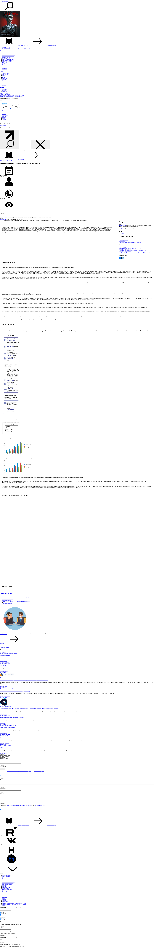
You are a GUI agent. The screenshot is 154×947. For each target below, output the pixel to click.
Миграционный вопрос (5, 655)
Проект (9, 663)
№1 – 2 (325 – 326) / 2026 (5, 734)
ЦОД (123, 233)
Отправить (2, 935)
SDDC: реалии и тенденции (6, 747)
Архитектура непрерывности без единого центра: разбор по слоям (16, 601)
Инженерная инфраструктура (8, 59)
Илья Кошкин (3, 219)
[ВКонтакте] (120, 258)
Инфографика (5, 74)
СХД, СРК (4, 62)
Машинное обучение (6, 57)
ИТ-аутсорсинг (5, 65)
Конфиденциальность (4, 93)
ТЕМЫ (1, 50)
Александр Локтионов (7, 603)
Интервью (4, 78)
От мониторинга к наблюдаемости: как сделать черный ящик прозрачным (17, 596)
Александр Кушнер (4, 671)
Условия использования (5, 94)
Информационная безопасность (8, 55)
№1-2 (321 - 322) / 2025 (4, 662)
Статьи (3, 77)
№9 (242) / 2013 (3, 724)
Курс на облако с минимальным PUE (8, 727)
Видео (3, 75)
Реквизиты (4, 91)
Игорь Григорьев (3, 661)
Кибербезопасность (6, 53)
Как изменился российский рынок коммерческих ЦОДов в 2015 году (15, 691)
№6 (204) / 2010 (3, 672)
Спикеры (4, 82)
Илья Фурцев (2, 723)
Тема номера (9, 160)
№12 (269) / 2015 (3, 744)
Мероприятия (5, 80)
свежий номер (3, 125)
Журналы (4, 85)
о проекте (2, 87)
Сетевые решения (6, 58)
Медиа (1, 71)
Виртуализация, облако (7, 61)
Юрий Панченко (3, 217)
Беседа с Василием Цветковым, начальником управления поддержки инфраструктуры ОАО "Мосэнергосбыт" (24, 680)
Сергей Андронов (3, 733)
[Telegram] (123, 258)
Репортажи (4, 68)
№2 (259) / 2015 (3, 652)
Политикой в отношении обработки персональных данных (19, 771)
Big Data (4, 63)
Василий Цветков (3, 686)
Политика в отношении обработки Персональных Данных (12, 95)
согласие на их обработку (39, 771)
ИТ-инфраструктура (6, 52)
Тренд (13, 688)
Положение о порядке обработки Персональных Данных (11, 96)
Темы (3, 110)
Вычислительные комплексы (8, 56)
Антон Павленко (3, 714)
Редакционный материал (7, 599)
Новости (4, 79)
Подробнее (2, 643)
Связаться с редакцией (6, 1)
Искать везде (4, 911)
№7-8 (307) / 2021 (3, 697)
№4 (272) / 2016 (3, 687)
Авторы (4, 81)
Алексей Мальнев (3, 634)
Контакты (4, 90)
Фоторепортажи (5, 73)
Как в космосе (3, 665)
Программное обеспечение (7, 60)
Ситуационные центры (7, 66)
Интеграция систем (6, 64)
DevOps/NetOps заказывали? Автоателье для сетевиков (12, 717)
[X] (121, 258)
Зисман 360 (4, 69)
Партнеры (4, 89)
